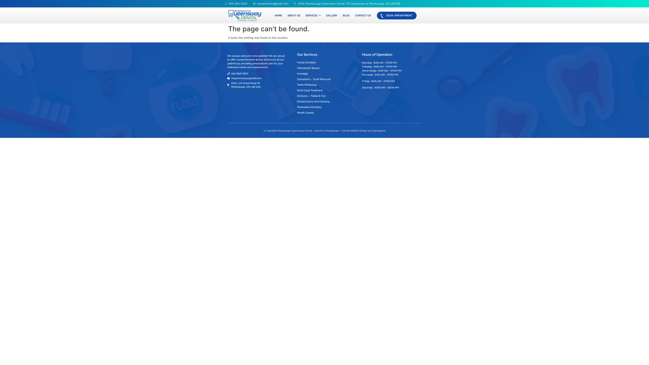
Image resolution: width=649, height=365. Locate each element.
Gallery (331, 15)
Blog (346, 15)
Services (311, 15)
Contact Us (363, 15)
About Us (293, 15)
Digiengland (378, 130)
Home (278, 15)
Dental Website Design (355, 130)
